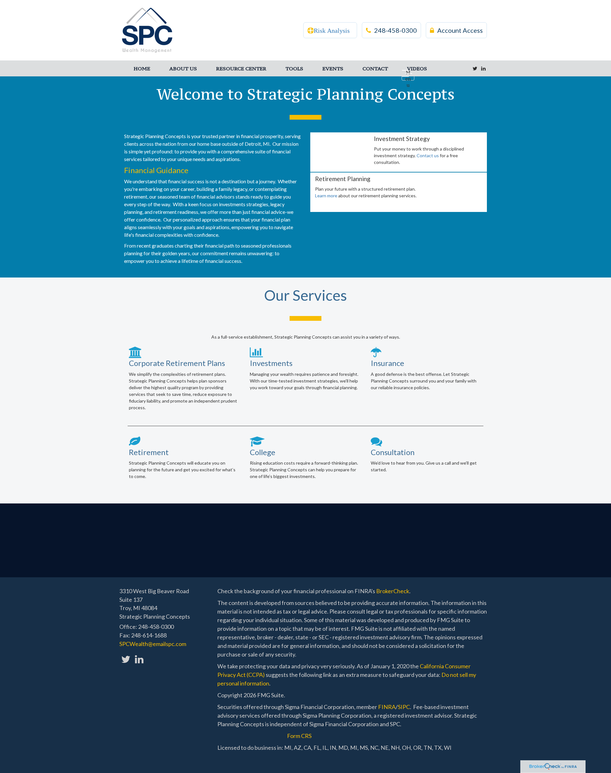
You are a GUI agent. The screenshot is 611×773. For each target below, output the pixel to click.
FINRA (387, 706)
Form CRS (299, 735)
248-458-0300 (395, 30)
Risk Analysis (332, 30)
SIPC (404, 706)
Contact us (428, 155)
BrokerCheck (392, 590)
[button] (183, 68)
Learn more (326, 195)
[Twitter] (475, 68)
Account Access (460, 30)
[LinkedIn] (483, 68)
